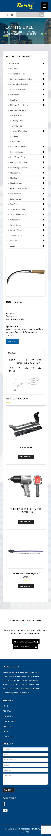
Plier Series (14, 178)
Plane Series (15, 173)
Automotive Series (18, 74)
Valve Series (15, 220)
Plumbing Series (16, 183)
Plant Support (18, 141)
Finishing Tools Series (19, 105)
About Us (7, 711)
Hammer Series (16, 152)
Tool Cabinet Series (18, 214)
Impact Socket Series (18, 162)
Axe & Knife (17, 115)
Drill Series (14, 95)
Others (15, 136)
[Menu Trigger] (44, 6)
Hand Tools (14, 63)
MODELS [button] (12, 353)
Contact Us (8, 736)
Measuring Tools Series (19, 167)
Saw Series (14, 204)
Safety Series (15, 199)
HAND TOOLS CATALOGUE (25, 642)
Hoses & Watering (19, 131)
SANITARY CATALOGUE (24, 647)
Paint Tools (13, 241)
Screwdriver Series (18, 209)
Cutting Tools (17, 120)
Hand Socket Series (18, 157)
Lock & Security (15, 235)
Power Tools (15, 194)
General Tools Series (18, 147)
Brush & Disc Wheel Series (21, 79)
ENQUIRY (12, 341)
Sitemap (25, 831)
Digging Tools (17, 126)
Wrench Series (16, 230)
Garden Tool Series (18, 110)
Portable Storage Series (20, 188)
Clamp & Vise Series (18, 89)
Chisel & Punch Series (19, 84)
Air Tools (14, 68)
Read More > (25, 457)
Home (5, 706)
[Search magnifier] (41, 14)
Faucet (12, 246)
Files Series (14, 100)
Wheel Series (15, 225)
